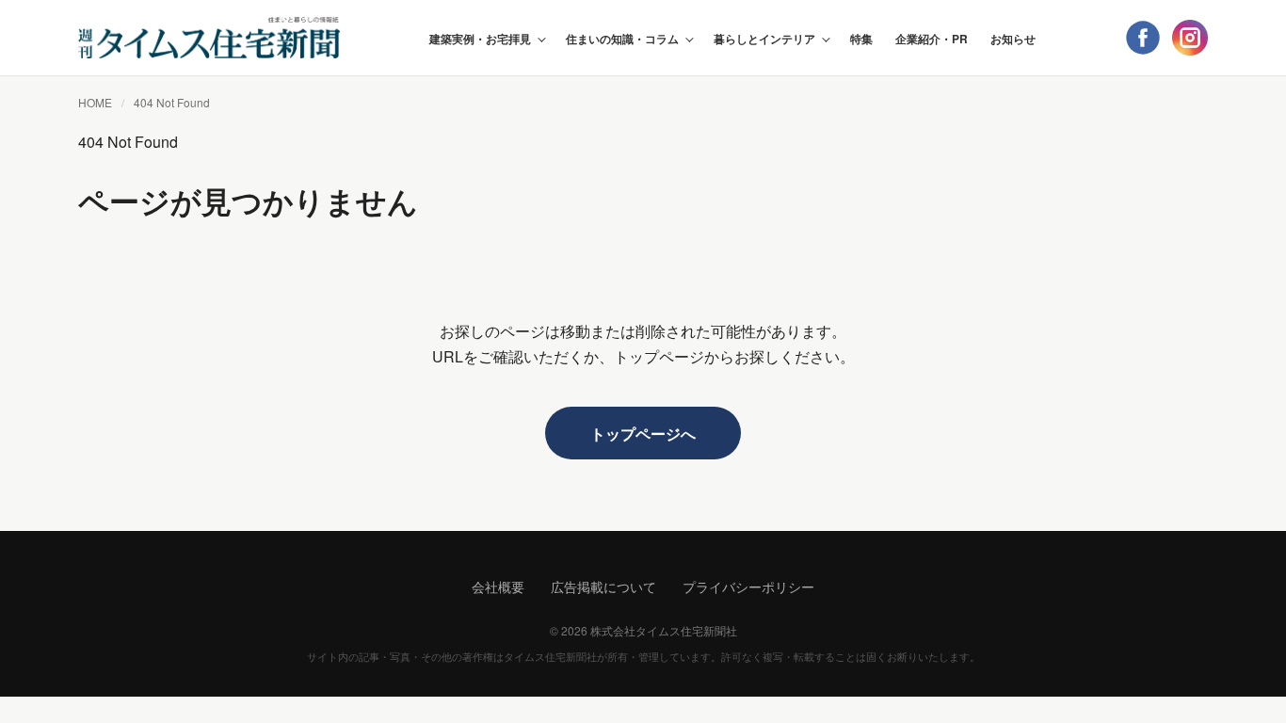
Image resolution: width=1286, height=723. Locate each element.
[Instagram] (1190, 38)
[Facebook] (1143, 38)
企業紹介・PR (931, 38)
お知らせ (1013, 38)
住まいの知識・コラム (622, 38)
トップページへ (643, 433)
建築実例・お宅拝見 (480, 38)
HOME (95, 102)
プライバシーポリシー (748, 586)
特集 (861, 38)
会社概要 (498, 586)
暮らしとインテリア (764, 38)
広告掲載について (603, 586)
